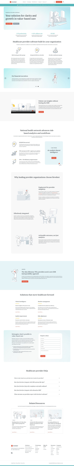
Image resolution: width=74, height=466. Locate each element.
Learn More (41, 111)
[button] (25, 2)
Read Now (53, 157)
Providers (44, 449)
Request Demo (16, 23)
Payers (44, 447)
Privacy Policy (18, 463)
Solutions (27, 445)
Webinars (52, 454)
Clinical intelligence (20, 301)
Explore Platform (9, 23)
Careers (57, 452)
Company (58, 445)
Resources (53, 445)
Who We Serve (45, 446)
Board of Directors (57, 449)
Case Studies (53, 448)
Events (52, 451)
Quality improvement (21, 316)
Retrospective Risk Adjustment (28, 452)
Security (36, 452)
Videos (52, 453)
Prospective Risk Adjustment (29, 448)
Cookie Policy (13, 463)
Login (54, 1)
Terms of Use (23, 463)
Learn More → (18, 311)
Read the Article (25, 281)
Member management (44, 301)
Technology (38, 445)
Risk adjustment (42, 316)
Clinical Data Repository (37, 449)
